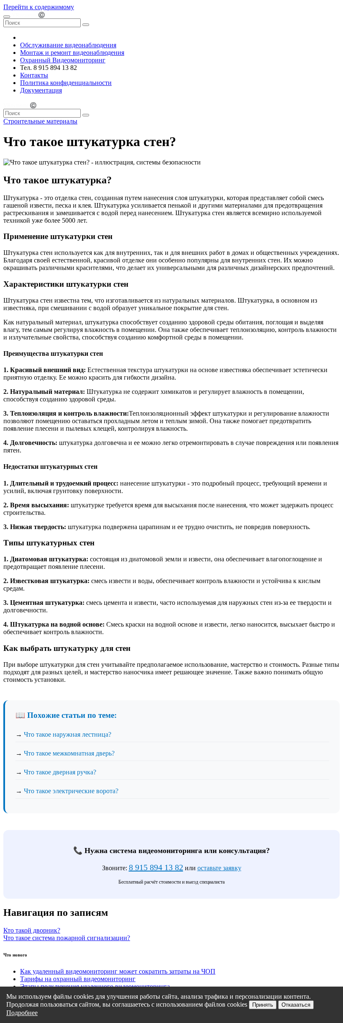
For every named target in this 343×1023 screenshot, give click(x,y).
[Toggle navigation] (6, 16)
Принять (262, 1005)
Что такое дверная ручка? (60, 772)
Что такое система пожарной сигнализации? (66, 937)
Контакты (34, 75)
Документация (41, 90)
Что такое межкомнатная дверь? (69, 753)
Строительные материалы (40, 121)
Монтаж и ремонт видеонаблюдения (72, 52)
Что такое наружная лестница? (67, 734)
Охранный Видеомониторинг (62, 60)
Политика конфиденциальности (66, 82)
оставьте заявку (219, 867)
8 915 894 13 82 (156, 867)
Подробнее (22, 1012)
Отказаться (296, 1005)
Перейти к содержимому (38, 6)
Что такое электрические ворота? (71, 790)
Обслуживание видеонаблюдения (68, 45)
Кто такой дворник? (31, 930)
